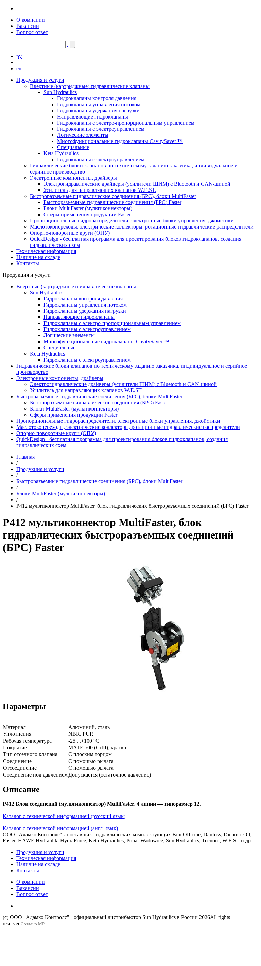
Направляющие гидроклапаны (92, 117)
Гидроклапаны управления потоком (98, 104)
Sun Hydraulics (60, 92)
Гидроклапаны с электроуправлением (100, 129)
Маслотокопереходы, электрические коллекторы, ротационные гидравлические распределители (142, 227)
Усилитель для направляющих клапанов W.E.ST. (100, 190)
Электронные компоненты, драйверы (73, 178)
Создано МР (33, 924)
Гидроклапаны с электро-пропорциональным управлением (125, 123)
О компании (30, 20)
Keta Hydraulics (61, 153)
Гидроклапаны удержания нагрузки (98, 110)
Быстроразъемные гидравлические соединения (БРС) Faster (112, 202)
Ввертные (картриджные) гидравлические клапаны (90, 86)
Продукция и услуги (40, 80)
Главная (25, 457)
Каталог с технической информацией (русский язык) (64, 816)
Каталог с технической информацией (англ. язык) (60, 828)
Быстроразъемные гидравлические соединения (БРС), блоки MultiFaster (113, 196)
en (18, 68)
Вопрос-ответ (32, 32)
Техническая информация (46, 251)
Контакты (27, 263)
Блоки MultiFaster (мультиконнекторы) (88, 208)
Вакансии (27, 26)
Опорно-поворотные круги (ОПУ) (70, 233)
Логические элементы (82, 135)
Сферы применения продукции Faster (87, 214)
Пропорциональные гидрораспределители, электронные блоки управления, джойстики (132, 220)
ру (19, 56)
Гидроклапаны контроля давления (96, 98)
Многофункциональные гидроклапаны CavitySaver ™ (120, 141)
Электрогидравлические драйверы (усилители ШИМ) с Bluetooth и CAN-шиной (137, 184)
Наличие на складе (38, 257)
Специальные (73, 147)
